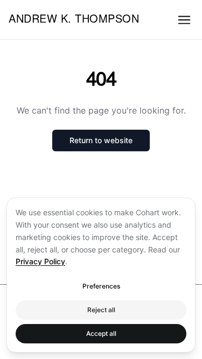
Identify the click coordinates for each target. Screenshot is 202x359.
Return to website (101, 140)
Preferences (101, 286)
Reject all (101, 310)
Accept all (101, 333)
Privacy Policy (40, 261)
